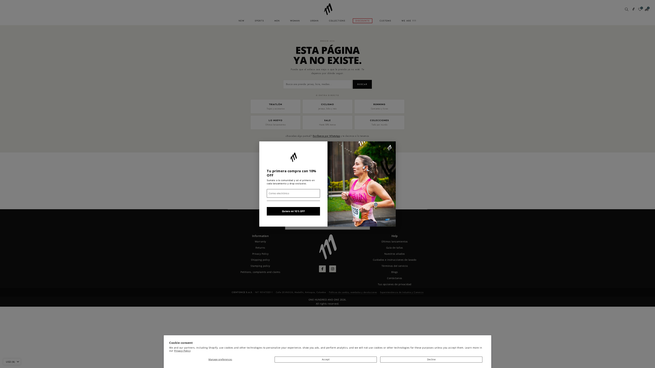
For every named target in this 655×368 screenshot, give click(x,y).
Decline (431, 359)
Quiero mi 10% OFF (293, 211)
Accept (326, 359)
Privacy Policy (182, 350)
